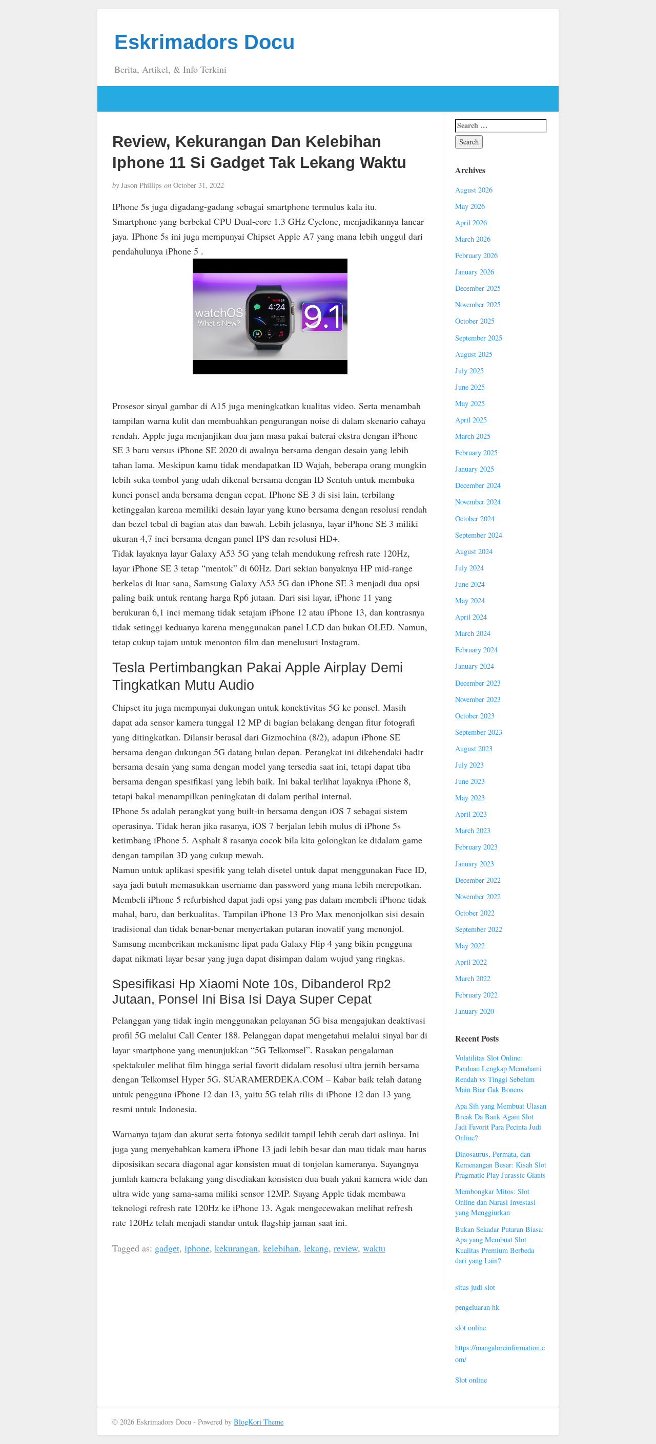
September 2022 (478, 929)
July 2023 (469, 765)
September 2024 (478, 535)
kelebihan (281, 1248)
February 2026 (476, 255)
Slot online (471, 1380)
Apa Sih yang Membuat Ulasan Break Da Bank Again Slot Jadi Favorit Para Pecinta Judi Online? (500, 1121)
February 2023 (476, 847)
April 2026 (471, 222)
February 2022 (476, 995)
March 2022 (472, 978)
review (346, 1248)
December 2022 (478, 880)
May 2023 (470, 797)
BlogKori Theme (258, 1422)
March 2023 (472, 830)
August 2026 (474, 190)
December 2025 (478, 288)
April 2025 (471, 419)
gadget (167, 1248)
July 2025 (469, 370)
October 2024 (475, 518)
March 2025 (472, 436)
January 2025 (474, 469)
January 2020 (474, 1011)
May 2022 (470, 945)
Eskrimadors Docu (204, 42)
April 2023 (471, 814)
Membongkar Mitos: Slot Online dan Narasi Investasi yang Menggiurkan (495, 1201)
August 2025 (474, 354)
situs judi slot (475, 1287)
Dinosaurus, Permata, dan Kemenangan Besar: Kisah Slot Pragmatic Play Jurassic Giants (500, 1164)
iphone (197, 1248)
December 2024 (478, 485)
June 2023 (470, 781)
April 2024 (471, 617)
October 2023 (475, 715)
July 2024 (469, 567)
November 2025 (478, 304)
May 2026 (470, 206)
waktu (374, 1248)
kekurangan (236, 1248)
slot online (470, 1327)
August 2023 (474, 748)
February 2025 (476, 452)
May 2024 (470, 600)
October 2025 (475, 321)
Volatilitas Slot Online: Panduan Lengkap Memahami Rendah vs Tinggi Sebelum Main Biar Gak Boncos (498, 1073)
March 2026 (472, 239)
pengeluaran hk (477, 1307)
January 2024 (474, 666)
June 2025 (470, 387)
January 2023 (474, 863)
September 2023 (478, 732)
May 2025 (470, 403)
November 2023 (478, 699)
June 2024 (470, 584)
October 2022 (475, 913)
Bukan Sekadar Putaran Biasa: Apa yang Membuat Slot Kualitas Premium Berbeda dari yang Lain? (499, 1245)
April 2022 (471, 962)
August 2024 (474, 551)
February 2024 (476, 649)
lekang (316, 1248)
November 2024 (478, 501)
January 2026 (474, 272)
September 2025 (478, 338)
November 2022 (478, 896)
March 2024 (472, 633)
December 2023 (478, 683)
